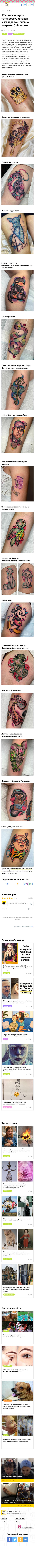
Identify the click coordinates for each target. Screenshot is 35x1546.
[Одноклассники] (18, 884)
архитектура (9, 1294)
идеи (6, 1330)
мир (5, 1435)
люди (6, 973)
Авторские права (20, 1518)
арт (10, 34)
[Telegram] (32, 884)
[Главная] (7, 4)
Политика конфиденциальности (16, 1513)
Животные (8, 1400)
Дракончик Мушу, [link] (8, 690)
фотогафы (8, 1224)
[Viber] (27, 884)
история (7, 1259)
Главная (3, 11)
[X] (24, 884)
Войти (16, 1522)
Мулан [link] (19, 690)
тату (10, 11)
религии (7, 1191)
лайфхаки (8, 1365)
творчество (18, 34)
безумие (7, 1107)
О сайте (3, 1522)
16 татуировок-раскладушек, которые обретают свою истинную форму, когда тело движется (16, 871)
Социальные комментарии (24, 926)
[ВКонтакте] (6, 884)
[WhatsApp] (29, 884)
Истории (7, 1006)
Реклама (4, 1518)
